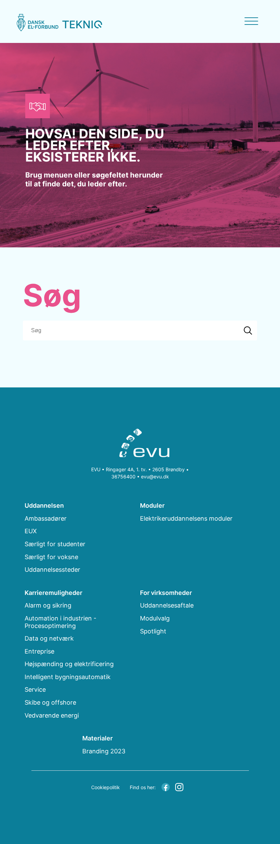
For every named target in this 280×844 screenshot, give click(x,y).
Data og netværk (49, 638)
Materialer (97, 738)
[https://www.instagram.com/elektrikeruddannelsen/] (179, 786)
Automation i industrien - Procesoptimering (60, 622)
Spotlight (153, 631)
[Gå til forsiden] (59, 22)
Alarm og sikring (48, 605)
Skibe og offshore (50, 702)
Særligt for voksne (51, 557)
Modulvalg (155, 618)
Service (35, 689)
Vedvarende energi (52, 715)
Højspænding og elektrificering (69, 663)
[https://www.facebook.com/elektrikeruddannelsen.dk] (166, 786)
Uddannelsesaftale (167, 605)
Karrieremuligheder (53, 592)
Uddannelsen (44, 505)
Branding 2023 (103, 751)
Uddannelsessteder (52, 569)
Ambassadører (46, 518)
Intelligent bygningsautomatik (68, 676)
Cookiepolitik (105, 787)
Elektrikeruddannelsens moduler (186, 518)
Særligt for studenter (55, 544)
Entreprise (39, 651)
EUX (31, 531)
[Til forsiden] (140, 444)
